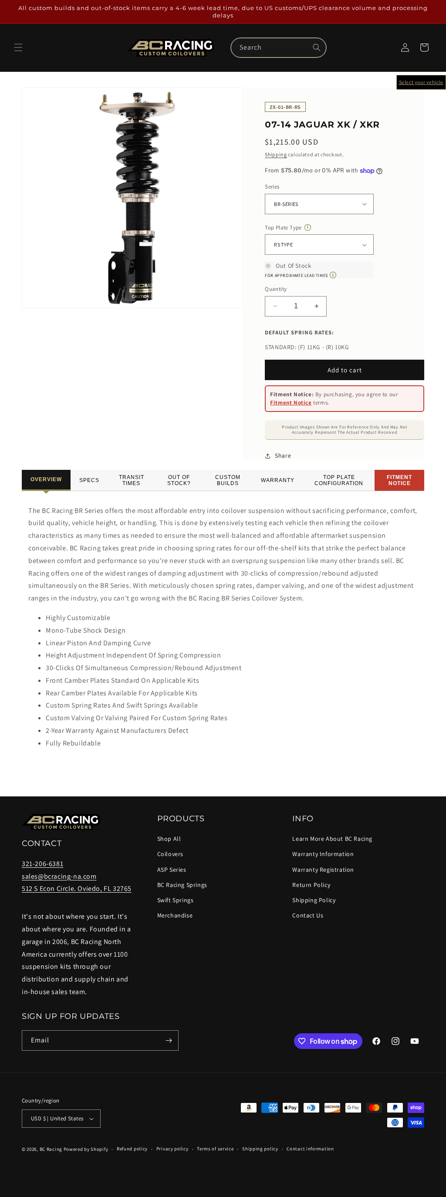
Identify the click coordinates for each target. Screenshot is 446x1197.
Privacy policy (172, 1149)
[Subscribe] (168, 1040)
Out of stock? (179, 480)
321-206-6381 (42, 863)
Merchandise (175, 915)
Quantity (276, 289)
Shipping (276, 154)
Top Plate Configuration (338, 480)
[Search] (316, 47)
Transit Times (131, 480)
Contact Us (307, 915)
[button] (18, 47)
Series (272, 186)
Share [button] (283, 455)
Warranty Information (323, 854)
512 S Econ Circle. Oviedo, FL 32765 (77, 888)
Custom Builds (227, 480)
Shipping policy (260, 1149)
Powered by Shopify (86, 1149)
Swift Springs (175, 900)
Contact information (310, 1149)
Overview (46, 479)
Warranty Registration (323, 869)
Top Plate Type (286, 227)
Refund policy (132, 1149)
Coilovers (170, 854)
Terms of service (215, 1149)
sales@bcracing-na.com (59, 876)
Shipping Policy (313, 900)
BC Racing (51, 1149)
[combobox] (279, 47)
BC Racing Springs (182, 885)
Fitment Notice (290, 402)
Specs (89, 480)
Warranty (277, 480)
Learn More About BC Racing (332, 839)
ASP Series (171, 869)
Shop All (169, 839)
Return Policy (311, 885)
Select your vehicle (421, 82)
